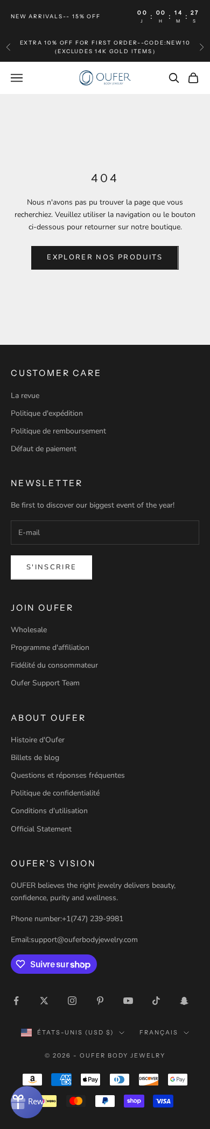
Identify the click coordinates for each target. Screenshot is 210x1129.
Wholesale (29, 630)
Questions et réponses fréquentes (68, 775)
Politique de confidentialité (55, 793)
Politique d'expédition (47, 413)
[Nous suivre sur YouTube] (128, 1000)
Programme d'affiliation (50, 647)
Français (158, 1032)
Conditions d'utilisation (49, 811)
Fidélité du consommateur (54, 665)
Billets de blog (35, 757)
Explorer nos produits (105, 257)
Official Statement (41, 829)
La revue (25, 395)
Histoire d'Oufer (38, 740)
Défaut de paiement (43, 449)
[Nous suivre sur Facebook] (16, 1000)
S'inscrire (51, 567)
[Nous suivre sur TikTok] (156, 1000)
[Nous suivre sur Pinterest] (100, 1000)
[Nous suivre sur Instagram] (72, 1000)
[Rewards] (27, 1102)
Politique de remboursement (58, 431)
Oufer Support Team (45, 683)
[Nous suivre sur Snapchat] (184, 1000)
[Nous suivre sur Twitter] (44, 1000)
